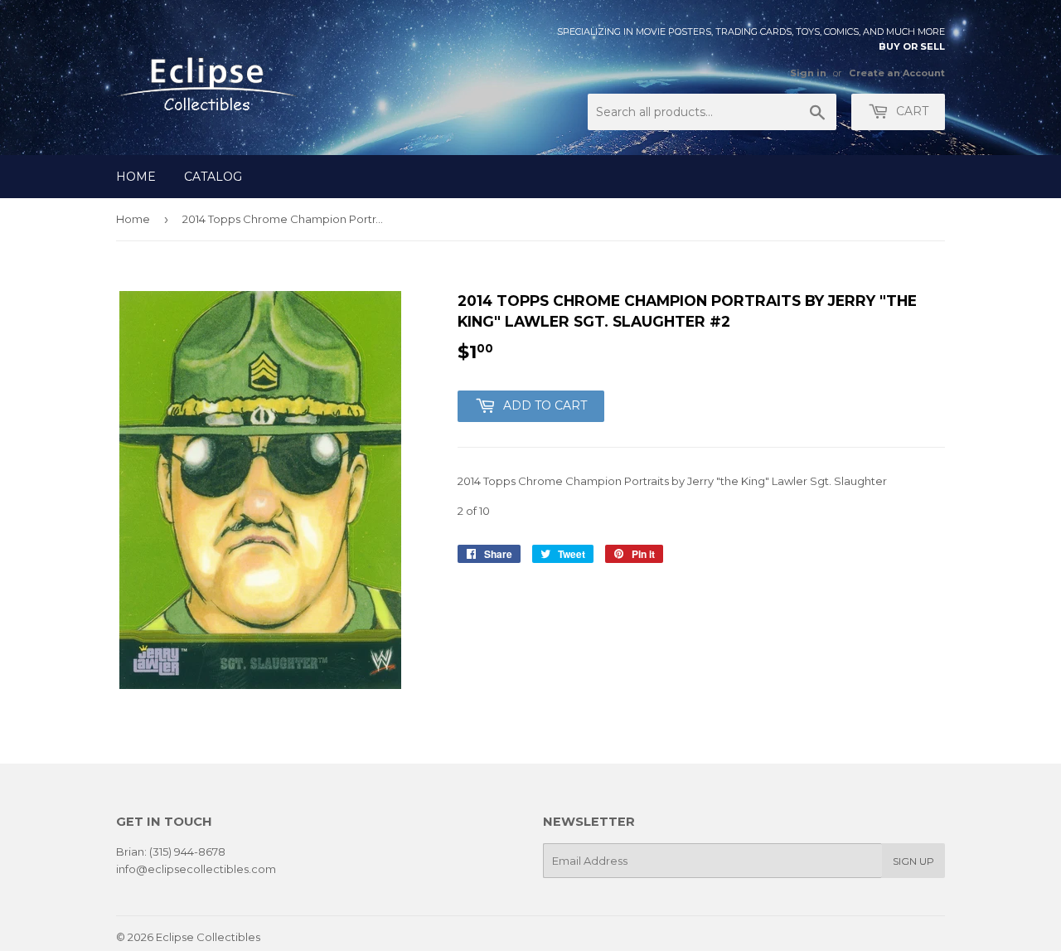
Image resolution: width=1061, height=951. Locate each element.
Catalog (213, 176)
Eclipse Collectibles (208, 937)
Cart (910, 111)
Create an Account (897, 73)
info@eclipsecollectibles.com (196, 869)
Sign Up (913, 861)
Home (136, 176)
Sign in (808, 73)
